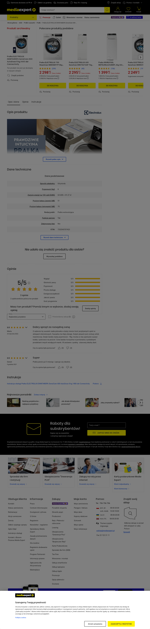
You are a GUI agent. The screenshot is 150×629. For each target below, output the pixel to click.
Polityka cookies (20, 617)
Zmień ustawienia (95, 624)
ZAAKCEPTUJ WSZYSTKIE (121, 624)
